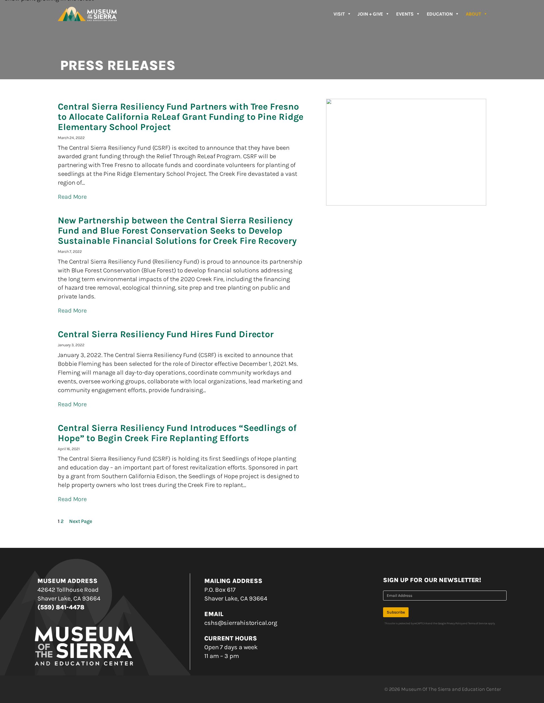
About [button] (473, 14)
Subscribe (396, 612)
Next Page (80, 521)
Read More (72, 196)
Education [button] (440, 14)
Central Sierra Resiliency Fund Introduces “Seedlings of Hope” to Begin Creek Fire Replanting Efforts (177, 433)
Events (404, 14)
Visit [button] (339, 14)
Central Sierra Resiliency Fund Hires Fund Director (166, 334)
